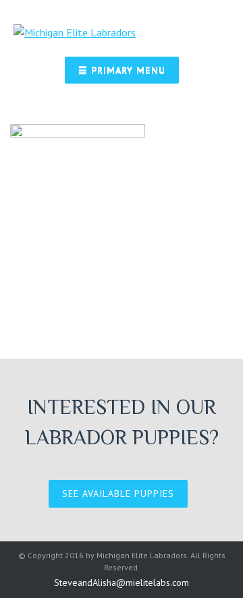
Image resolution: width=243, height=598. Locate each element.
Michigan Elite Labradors (142, 555)
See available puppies (118, 493)
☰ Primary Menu (121, 70)
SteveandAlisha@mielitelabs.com (121, 582)
